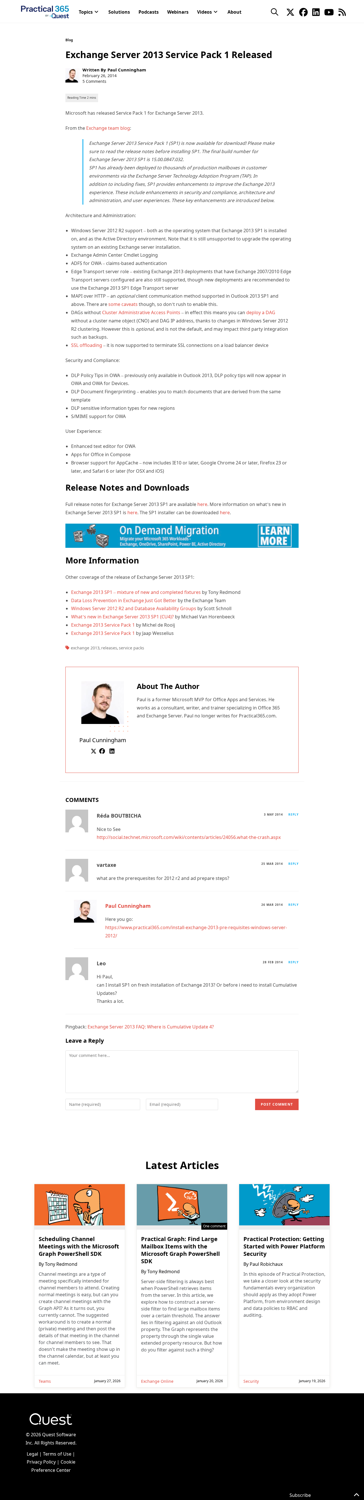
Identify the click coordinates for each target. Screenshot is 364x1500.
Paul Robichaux (266, 1264)
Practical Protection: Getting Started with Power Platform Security (284, 1246)
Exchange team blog (108, 128)
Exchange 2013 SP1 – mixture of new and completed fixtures (136, 592)
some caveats (123, 304)
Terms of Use (57, 1454)
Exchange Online (157, 1381)
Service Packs (131, 648)
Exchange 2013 (85, 648)
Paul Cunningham (126, 70)
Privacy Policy (41, 1462)
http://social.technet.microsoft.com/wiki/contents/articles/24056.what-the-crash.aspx (189, 837)
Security (251, 1381)
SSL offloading (86, 345)
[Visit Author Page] (102, 702)
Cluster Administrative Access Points (141, 312)
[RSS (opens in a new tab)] (342, 12)
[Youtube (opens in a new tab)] (329, 12)
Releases (109, 648)
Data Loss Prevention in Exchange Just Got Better (124, 600)
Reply (293, 814)
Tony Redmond (61, 1264)
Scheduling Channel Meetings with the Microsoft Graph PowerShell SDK (79, 1246)
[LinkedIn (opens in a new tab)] (316, 12)
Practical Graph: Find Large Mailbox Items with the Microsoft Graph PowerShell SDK (180, 1250)
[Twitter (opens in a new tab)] (290, 12)
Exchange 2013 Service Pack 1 (103, 625)
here (202, 504)
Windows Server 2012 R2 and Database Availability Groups (133, 608)
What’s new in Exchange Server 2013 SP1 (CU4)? (122, 617)
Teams (45, 1381)
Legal (32, 1454)
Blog (69, 40)
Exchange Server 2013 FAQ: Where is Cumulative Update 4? (151, 1027)
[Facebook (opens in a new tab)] (303, 12)
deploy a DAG (260, 312)
